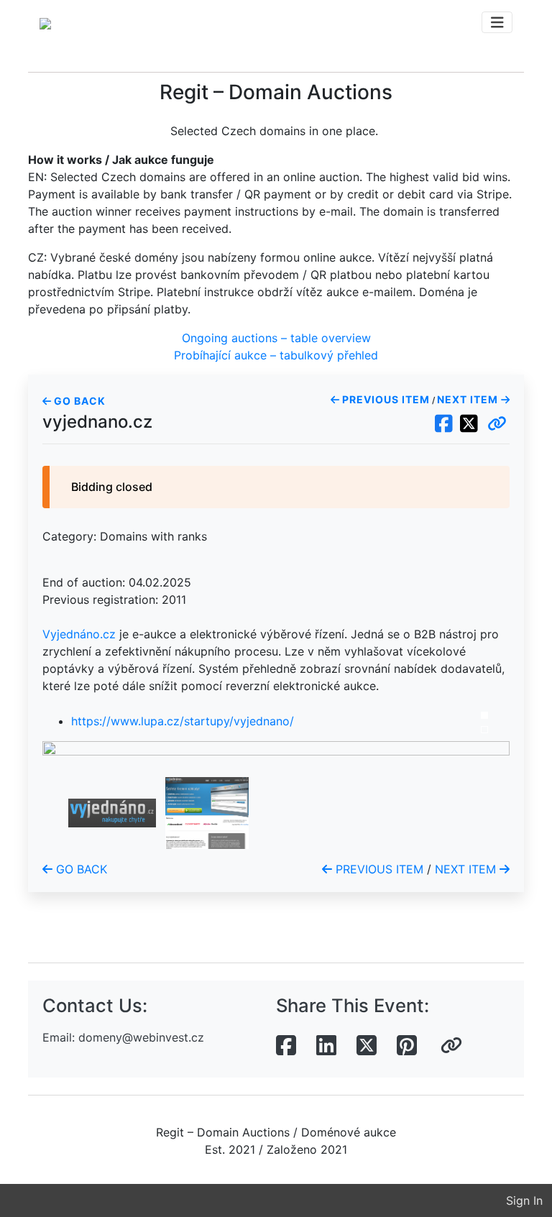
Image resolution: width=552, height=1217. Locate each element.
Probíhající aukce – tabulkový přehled (276, 355)
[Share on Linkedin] (326, 1046)
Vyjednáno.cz (79, 634)
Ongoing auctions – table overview (276, 338)
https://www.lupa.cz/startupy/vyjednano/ (182, 721)
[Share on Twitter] (366, 1046)
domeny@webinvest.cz (141, 1037)
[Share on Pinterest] (407, 1046)
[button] (497, 424)
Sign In (524, 1200)
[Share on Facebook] (286, 1046)
